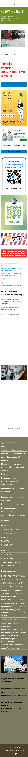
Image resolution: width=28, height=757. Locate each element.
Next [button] (25, 372)
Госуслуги (4, 278)
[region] (14, 373)
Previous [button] (3, 372)
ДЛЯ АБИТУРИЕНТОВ (10, 529)
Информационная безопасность (8, 509)
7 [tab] (19, 428)
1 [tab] (8, 428)
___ (2, 736)
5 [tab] (15, 428)
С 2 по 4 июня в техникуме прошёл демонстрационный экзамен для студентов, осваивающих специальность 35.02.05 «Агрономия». (13, 609)
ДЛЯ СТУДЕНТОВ (8, 533)
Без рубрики (6, 525)
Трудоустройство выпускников (9, 263)
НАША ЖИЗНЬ (7, 537)
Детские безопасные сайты (13, 515)
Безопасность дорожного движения (12, 498)
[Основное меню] (14, 4)
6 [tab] (17, 428)
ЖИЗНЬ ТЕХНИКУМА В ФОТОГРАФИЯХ (10, 564)
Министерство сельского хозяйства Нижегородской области (11, 274)
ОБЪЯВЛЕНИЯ (7, 545)
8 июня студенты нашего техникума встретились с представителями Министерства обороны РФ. (13, 594)
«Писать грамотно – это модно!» (11, 54)
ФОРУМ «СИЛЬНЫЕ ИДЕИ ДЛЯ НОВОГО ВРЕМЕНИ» (12, 584)
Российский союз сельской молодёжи (11, 285)
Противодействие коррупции (13, 504)
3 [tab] (12, 428)
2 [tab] (10, 428)
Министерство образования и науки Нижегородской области (11, 269)
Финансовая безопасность (8, 265)
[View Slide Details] (14, 341)
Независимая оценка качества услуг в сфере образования (13, 282)
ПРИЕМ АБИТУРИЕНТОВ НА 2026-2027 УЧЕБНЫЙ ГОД (13, 577)
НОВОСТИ (5, 541)
